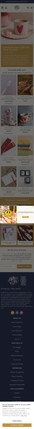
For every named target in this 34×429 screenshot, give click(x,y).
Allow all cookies (17, 425)
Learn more (24, 415)
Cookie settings (17, 420)
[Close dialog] (33, 206)
